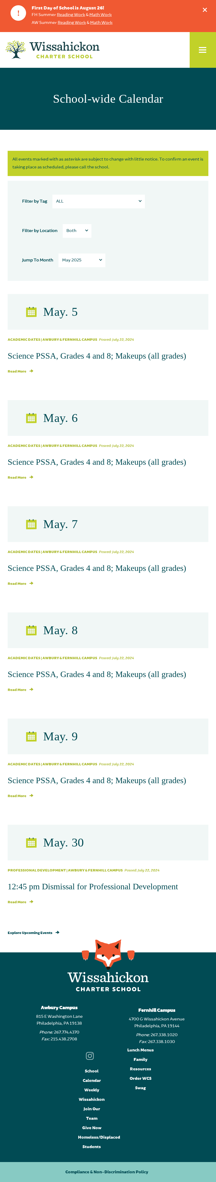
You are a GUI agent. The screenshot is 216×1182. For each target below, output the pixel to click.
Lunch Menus (140, 1050)
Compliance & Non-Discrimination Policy (106, 1172)
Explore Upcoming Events (30, 933)
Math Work (100, 15)
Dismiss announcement (205, 10)
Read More (17, 371)
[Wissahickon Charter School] (52, 50)
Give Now (91, 1128)
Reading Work (71, 15)
